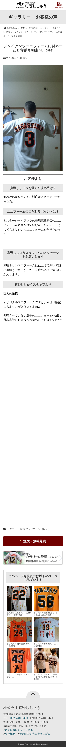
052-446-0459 (19, 718)
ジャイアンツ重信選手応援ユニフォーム (19, 676)
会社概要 (10, 733)
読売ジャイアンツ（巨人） (35, 529)
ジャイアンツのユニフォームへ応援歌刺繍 (46, 645)
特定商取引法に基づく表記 (34, 733)
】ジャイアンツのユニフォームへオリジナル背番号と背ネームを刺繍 (46, 677)
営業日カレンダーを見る (19, 729)
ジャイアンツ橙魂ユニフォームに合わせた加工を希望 (46, 614)
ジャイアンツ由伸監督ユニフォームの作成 (19, 645)
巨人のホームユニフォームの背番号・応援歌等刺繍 (19, 614)
